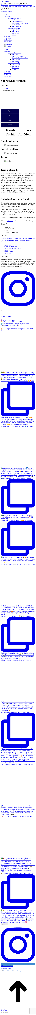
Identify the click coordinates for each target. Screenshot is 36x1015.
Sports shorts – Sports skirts (12, 248)
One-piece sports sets (10, 246)
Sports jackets (8, 250)
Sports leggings (8, 251)
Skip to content (5, 1)
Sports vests (7, 253)
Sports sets (7, 245)
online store (10, 221)
